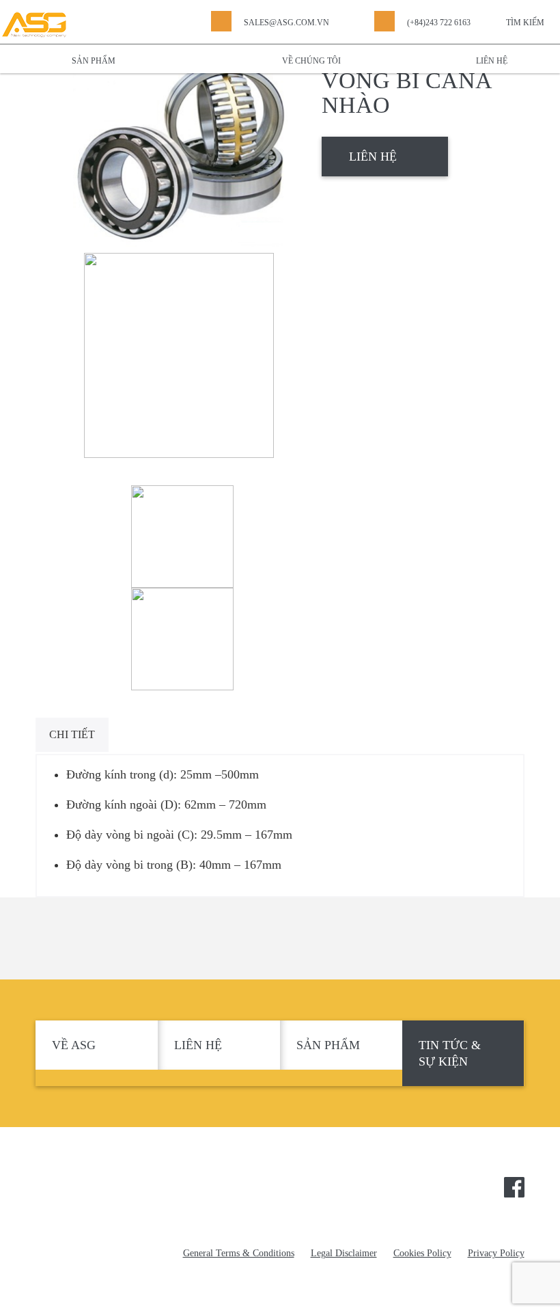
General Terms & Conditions (238, 1253)
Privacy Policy (496, 1253)
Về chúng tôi (311, 61)
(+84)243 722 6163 (439, 22)
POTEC (106, 1192)
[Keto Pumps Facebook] (514, 1186)
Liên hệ (491, 61)
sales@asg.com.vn (286, 22)
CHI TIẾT (72, 734)
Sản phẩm (93, 61)
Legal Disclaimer (344, 1253)
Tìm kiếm (525, 22)
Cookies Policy (422, 1253)
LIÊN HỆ (373, 156)
